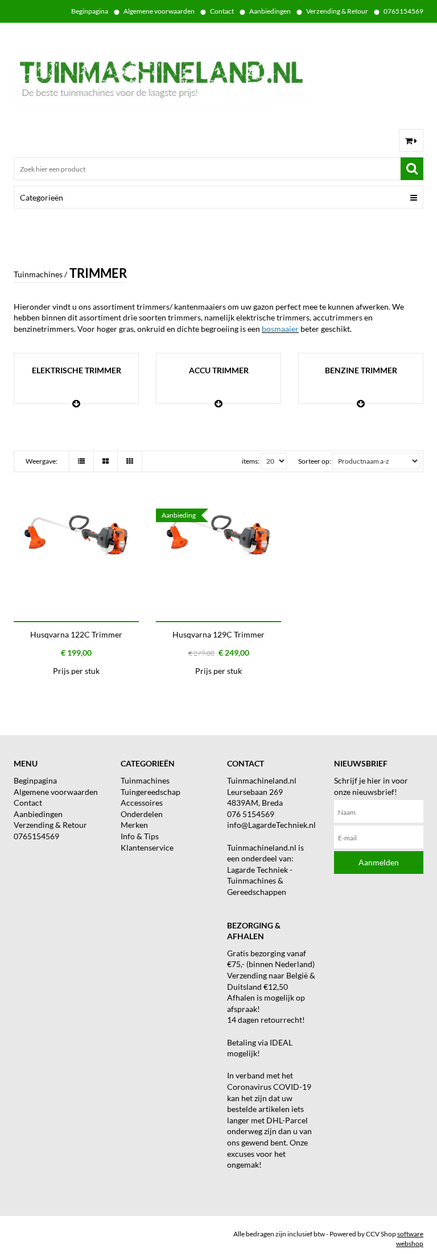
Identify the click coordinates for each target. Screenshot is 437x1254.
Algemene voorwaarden (159, 11)
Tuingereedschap (150, 792)
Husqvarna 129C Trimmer (218, 634)
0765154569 (403, 11)
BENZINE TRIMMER (361, 370)
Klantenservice (147, 847)
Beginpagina (89, 11)
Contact (222, 11)
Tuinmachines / (40, 274)
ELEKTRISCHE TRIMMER (76, 370)
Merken (134, 825)
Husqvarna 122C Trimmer (76, 634)
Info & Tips (140, 836)
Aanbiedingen (270, 11)
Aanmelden (378, 862)
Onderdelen (142, 814)
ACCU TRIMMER (219, 370)
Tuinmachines (145, 780)
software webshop (409, 1239)
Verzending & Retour (337, 11)
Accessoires (142, 802)
